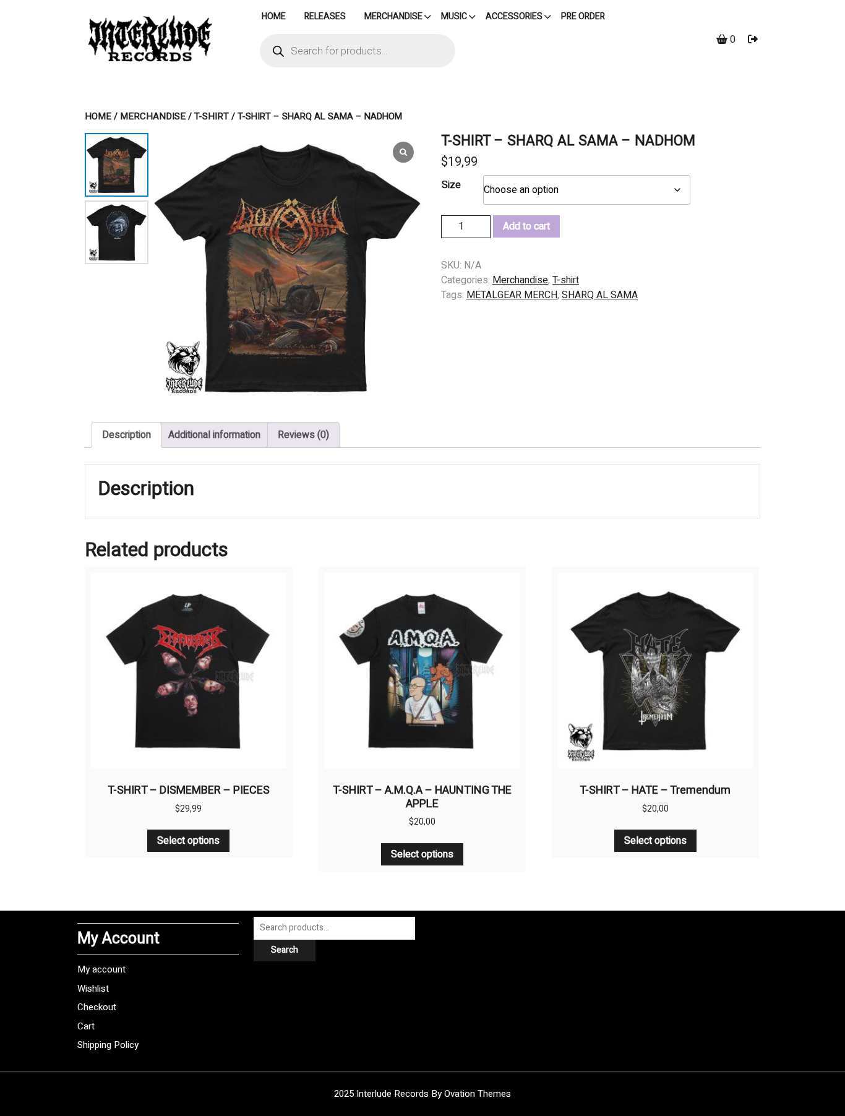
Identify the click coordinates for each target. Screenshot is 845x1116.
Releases (325, 16)
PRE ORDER (583, 16)
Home (98, 116)
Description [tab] (126, 434)
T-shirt (211, 116)
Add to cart (526, 226)
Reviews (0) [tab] (303, 434)
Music (454, 16)
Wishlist (93, 988)
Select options (188, 840)
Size (451, 185)
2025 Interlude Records (422, 1094)
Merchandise (393, 16)
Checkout (96, 1007)
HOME (274, 16)
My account (101, 969)
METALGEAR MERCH (511, 295)
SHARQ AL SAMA (600, 295)
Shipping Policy (108, 1045)
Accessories (514, 16)
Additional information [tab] (214, 434)
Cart (86, 1026)
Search (284, 949)
